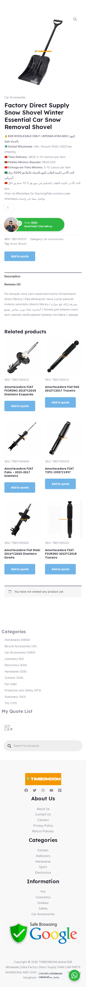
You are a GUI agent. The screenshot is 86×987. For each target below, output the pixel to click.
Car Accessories (14, 97)
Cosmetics (43, 897)
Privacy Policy (43, 825)
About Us (43, 809)
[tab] (43, 276)
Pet (43, 891)
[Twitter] (34, 790)
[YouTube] (51, 790)
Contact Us (43, 814)
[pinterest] (60, 790)
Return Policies (43, 831)
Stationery (43, 856)
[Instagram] (43, 790)
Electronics (43, 872)
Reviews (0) (12, 284)
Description (12, 276)
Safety (43, 908)
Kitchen (43, 850)
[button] (75, 19)
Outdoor (43, 903)
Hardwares (43, 861)
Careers (43, 820)
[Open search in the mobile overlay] (43, 745)
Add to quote (20, 256)
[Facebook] (26, 790)
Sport (43, 867)
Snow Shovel (18, 243)
